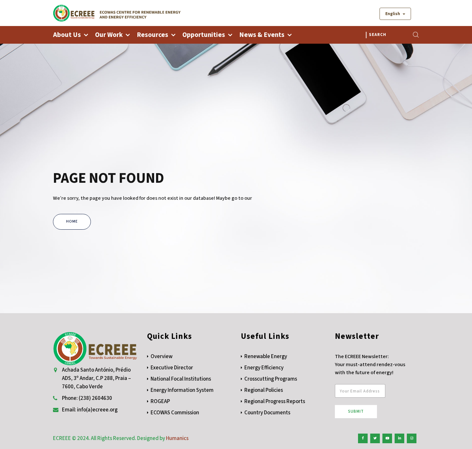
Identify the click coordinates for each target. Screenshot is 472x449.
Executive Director (172, 368)
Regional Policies (263, 390)
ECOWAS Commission (175, 413)
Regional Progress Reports (274, 401)
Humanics (177, 438)
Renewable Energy (265, 356)
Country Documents (267, 413)
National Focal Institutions (181, 379)
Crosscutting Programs (270, 379)
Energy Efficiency (264, 368)
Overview (161, 356)
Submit (356, 411)
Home (72, 221)
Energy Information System (182, 390)
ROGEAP (160, 401)
